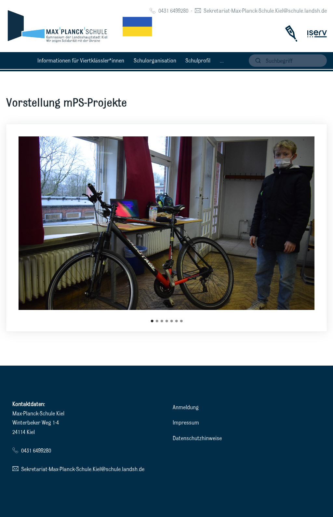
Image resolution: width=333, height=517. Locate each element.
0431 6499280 (173, 10)
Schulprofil (197, 60)
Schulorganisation (155, 60)
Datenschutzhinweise (197, 438)
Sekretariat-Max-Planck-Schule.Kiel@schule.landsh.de (265, 10)
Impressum (186, 422)
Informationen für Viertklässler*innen (80, 60)
